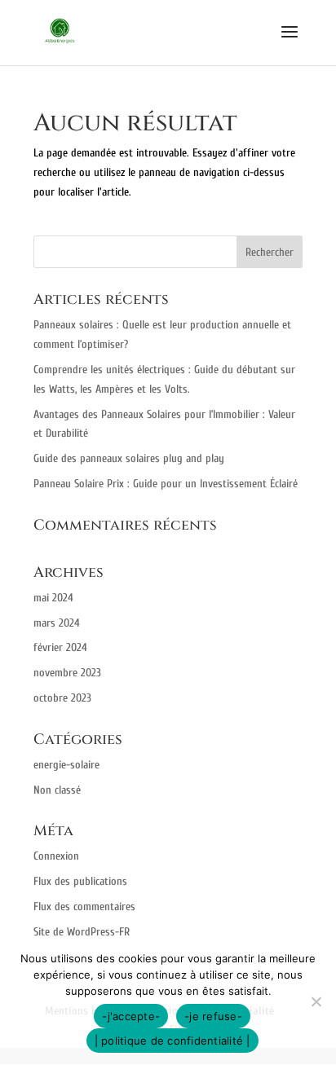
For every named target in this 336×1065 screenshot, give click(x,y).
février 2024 (60, 647)
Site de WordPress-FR (81, 932)
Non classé (57, 790)
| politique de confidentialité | (172, 1040)
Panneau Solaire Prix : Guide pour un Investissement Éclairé (165, 484)
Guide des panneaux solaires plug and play (128, 458)
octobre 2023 (62, 698)
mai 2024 (53, 598)
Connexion (56, 856)
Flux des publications (80, 881)
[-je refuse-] (315, 1001)
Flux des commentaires (84, 906)
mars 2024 (56, 623)
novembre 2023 (67, 673)
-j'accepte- (131, 1016)
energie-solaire (66, 765)
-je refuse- (213, 1016)
